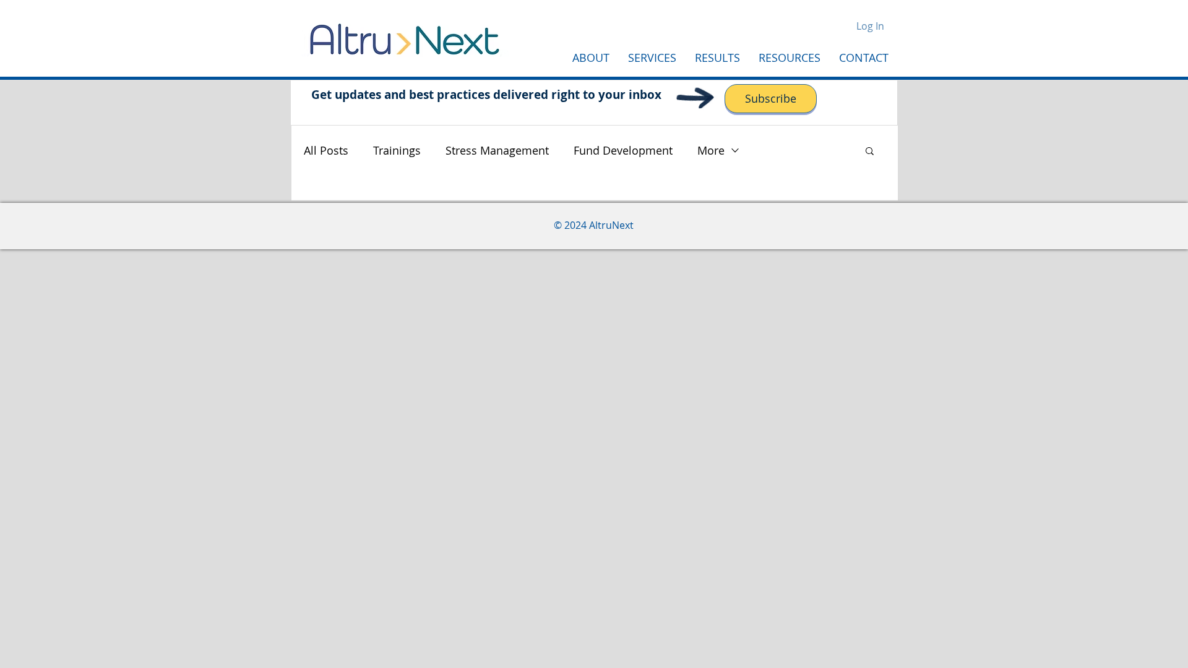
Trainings (397, 150)
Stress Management (497, 150)
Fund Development (623, 150)
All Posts (326, 150)
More (711, 150)
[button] (870, 151)
